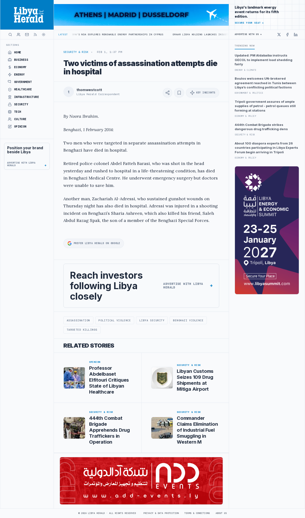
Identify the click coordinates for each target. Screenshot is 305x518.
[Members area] (18, 34)
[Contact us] (27, 34)
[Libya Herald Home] (27, 15)
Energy (19, 74)
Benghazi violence (188, 320)
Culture (20, 119)
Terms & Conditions (197, 513)
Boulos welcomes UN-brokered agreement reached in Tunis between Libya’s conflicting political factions (265, 83)
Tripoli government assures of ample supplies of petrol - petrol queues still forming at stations (265, 106)
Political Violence (114, 320)
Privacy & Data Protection (161, 513)
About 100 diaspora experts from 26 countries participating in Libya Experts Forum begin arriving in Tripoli (266, 147)
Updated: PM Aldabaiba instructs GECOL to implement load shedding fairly (263, 59)
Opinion (20, 126)
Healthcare (23, 89)
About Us (221, 513)
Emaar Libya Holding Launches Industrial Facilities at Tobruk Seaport (210, 34)
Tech (17, 111)
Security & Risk (75, 52)
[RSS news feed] (35, 34)
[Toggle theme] (43, 34)
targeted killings (82, 329)
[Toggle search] (10, 34)
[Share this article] (167, 92)
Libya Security (152, 320)
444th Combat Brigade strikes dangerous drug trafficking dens (261, 127)
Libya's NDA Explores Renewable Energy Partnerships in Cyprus (100, 34)
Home (17, 52)
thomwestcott (89, 90)
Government (23, 82)
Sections (12, 44)
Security (21, 104)
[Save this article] (179, 92)
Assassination (78, 320)
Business (21, 60)
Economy (20, 67)
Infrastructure (26, 97)
